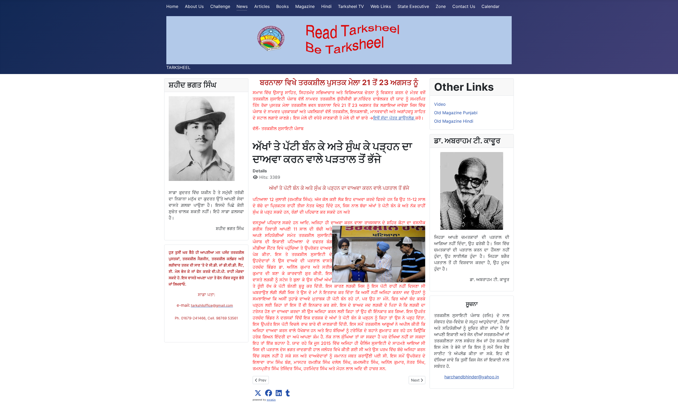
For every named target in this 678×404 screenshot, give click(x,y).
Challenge (220, 6)
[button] (258, 393)
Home (172, 6)
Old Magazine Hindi (453, 121)
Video (440, 104)
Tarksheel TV (351, 6)
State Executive (413, 6)
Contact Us (463, 6)
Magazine (305, 6)
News (242, 6)
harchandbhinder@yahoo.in (471, 376)
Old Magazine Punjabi (456, 112)
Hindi (326, 6)
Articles (262, 6)
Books (282, 6)
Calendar (490, 6)
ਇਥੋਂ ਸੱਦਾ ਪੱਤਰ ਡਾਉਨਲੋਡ (394, 118)
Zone (441, 6)
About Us (194, 6)
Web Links (381, 6)
